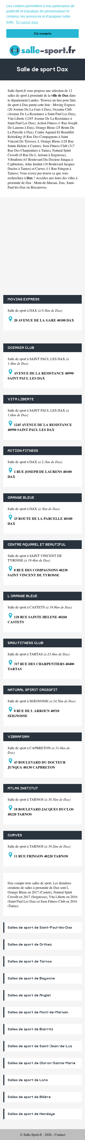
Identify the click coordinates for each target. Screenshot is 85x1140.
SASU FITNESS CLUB (25, 643)
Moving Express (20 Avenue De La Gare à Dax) (41, 106)
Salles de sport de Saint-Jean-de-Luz (40, 1046)
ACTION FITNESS (23, 450)
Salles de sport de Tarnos (30, 961)
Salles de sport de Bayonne (31, 978)
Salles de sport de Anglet (29, 995)
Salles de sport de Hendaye (31, 1114)
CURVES (15, 835)
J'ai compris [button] (42, 33)
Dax (62, 182)
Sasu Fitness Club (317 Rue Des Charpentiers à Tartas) (41, 147)
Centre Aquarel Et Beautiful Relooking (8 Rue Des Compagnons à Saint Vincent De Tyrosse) (41, 136)
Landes (34, 100)
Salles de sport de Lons (28, 1080)
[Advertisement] (42, 246)
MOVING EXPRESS (23, 299)
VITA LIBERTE (21, 399)
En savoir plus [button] (27, 22)
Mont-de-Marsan (45, 182)
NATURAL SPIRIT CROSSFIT (33, 690)
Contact (59, 1134)
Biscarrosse (38, 187)
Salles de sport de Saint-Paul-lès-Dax (40, 927)
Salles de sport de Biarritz (30, 1029)
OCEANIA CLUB (21, 348)
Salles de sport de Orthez (30, 944)
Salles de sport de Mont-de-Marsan (38, 1012)
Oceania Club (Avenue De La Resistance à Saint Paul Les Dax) (41, 111)
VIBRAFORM (18, 737)
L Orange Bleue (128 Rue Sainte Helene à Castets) (41, 143)
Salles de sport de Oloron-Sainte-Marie (41, 1063)
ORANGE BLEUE (21, 497)
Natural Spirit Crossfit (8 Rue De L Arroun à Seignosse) (39, 152)
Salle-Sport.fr (17, 90)
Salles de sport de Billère (29, 1097)
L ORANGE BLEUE (22, 596)
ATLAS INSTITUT (23, 788)
